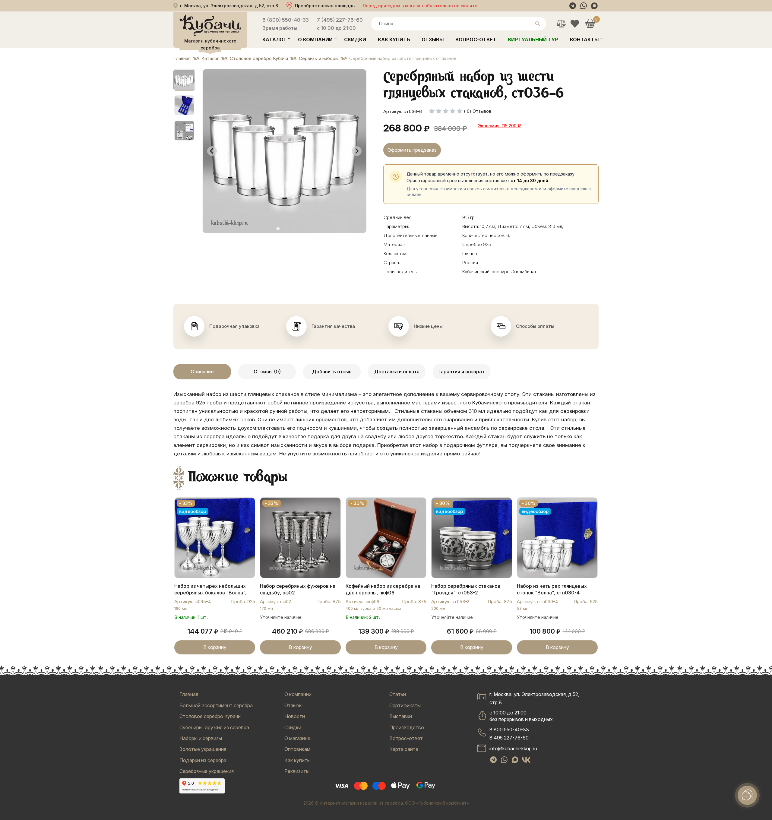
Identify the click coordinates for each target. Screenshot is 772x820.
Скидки (355, 39)
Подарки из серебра (202, 760)
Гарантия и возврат (461, 372)
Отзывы (433, 39)
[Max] (594, 6)
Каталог (274, 39)
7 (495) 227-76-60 (340, 20)
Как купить (394, 39)
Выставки (400, 716)
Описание (202, 372)
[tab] (278, 228)
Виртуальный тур (533, 39)
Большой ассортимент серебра (216, 705)
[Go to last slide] (212, 151)
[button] (184, 80)
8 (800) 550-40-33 (285, 20)
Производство (406, 727)
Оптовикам (297, 749)
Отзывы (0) (267, 372)
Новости (294, 716)
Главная (188, 694)
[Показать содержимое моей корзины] (590, 23)
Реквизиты (296, 771)
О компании (315, 39)
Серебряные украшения (206, 771)
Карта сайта (403, 749)
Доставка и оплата (396, 372)
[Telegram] (572, 6)
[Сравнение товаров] (561, 23)
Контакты (584, 39)
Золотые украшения (202, 749)
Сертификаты (405, 705)
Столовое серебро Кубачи (210, 716)
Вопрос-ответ (475, 39)
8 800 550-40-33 (509, 730)
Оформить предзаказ (412, 150)
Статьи (397, 694)
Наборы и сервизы (200, 738)
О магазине (297, 738)
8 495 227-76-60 (509, 738)
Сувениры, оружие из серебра (214, 727)
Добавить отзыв (332, 372)
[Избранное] (574, 23)
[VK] (526, 759)
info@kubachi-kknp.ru (513, 749)
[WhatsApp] (583, 6)
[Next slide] (357, 151)
